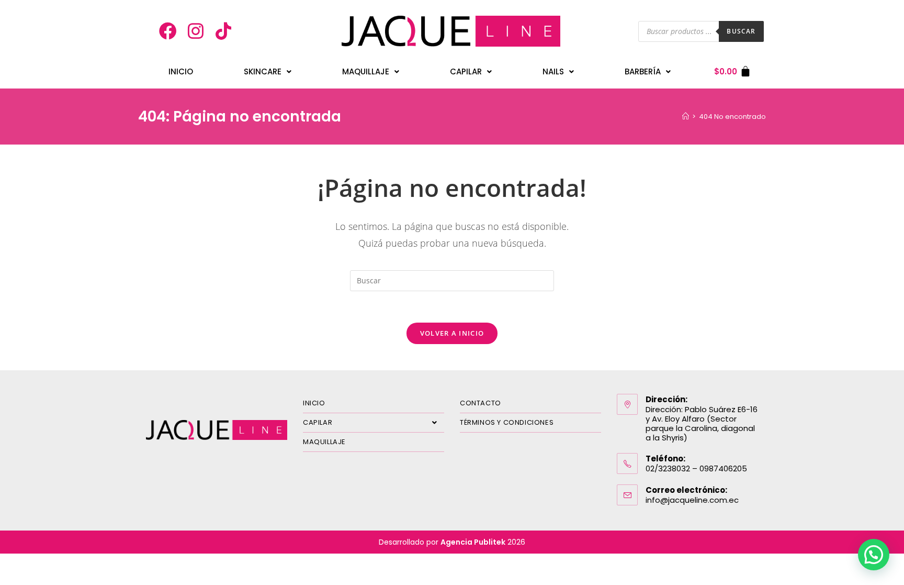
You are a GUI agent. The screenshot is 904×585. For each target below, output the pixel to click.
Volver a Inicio (452, 333)
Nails (553, 71)
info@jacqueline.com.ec (692, 499)
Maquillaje (365, 71)
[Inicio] (685, 117)
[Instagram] (195, 31)
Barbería (643, 71)
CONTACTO (480, 403)
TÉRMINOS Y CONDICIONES (506, 422)
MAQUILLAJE (324, 442)
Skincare (262, 71)
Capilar (466, 71)
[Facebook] (168, 31)
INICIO (180, 71)
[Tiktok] (223, 31)
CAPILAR (317, 422)
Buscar (741, 31)
